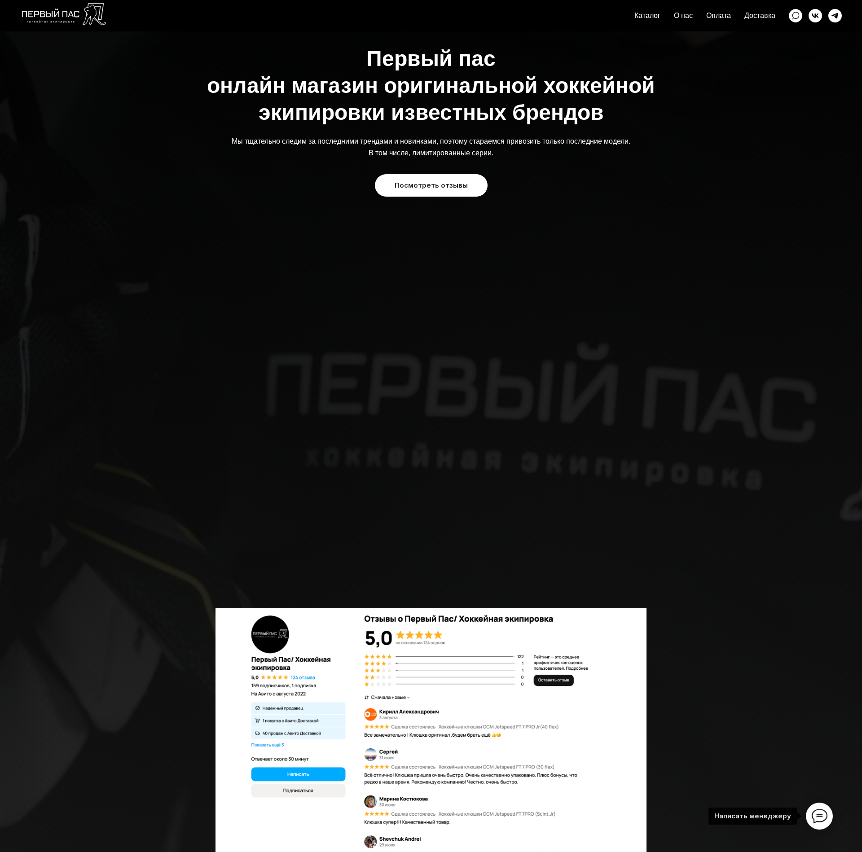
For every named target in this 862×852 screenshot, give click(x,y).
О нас (683, 15)
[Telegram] (835, 15)
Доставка (759, 15)
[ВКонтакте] (815, 15)
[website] (795, 15)
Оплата (718, 15)
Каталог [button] (647, 15)
